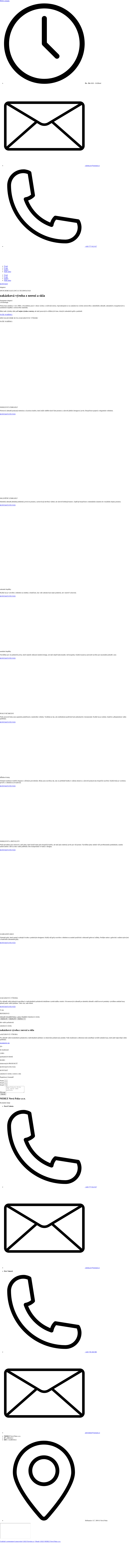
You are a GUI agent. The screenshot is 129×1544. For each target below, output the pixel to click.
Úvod (6, 266)
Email (2, 1083)
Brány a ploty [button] (16, 1017)
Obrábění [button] (24, 1017)
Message (3, 1092)
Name (2, 1081)
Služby (6, 270)
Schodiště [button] (9, 1017)
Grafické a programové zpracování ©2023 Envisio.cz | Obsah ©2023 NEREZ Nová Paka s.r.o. (30, 1541)
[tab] (4, 1019)
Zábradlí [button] (3, 1017)
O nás (6, 268)
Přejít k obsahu (4, 1)
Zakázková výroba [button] (34, 1017)
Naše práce (7, 271)
